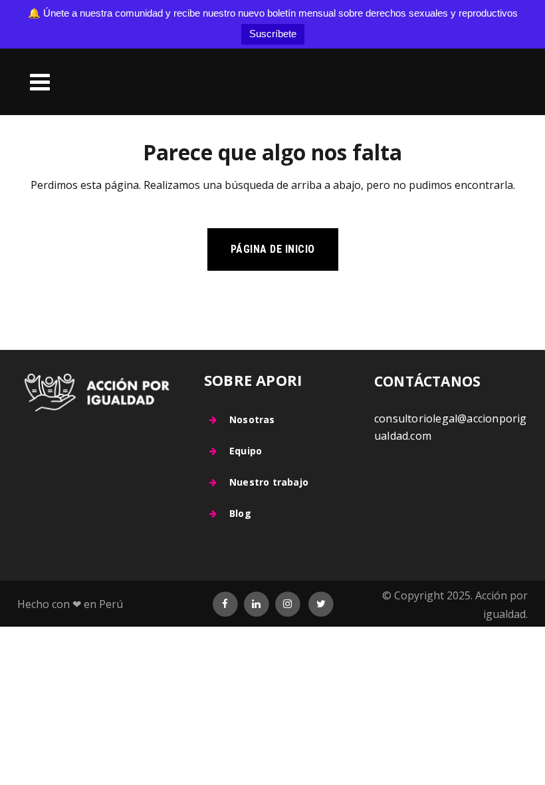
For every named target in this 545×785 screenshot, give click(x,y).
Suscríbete (272, 33)
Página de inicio (273, 249)
